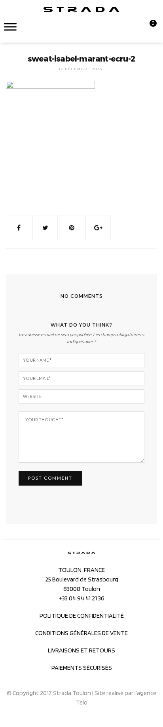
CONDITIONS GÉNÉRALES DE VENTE (81, 633)
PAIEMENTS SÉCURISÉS (81, 667)
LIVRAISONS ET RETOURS (81, 650)
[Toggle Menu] (10, 26)
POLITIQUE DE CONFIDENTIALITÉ (82, 615)
